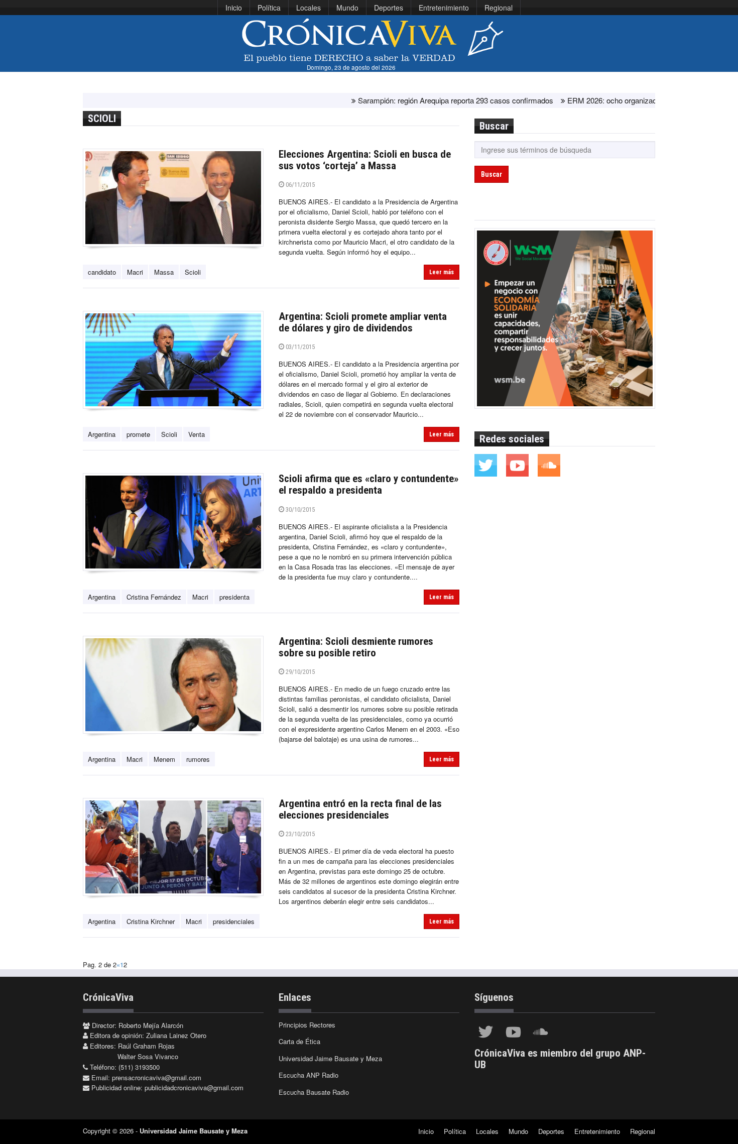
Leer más (441, 272)
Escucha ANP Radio (308, 1075)
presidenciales (234, 921)
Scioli (193, 272)
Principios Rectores (307, 1024)
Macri (135, 272)
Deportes (388, 8)
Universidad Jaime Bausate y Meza (330, 1058)
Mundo (347, 8)
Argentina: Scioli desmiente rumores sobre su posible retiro (356, 647)
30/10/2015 (299, 509)
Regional (498, 8)
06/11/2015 (299, 184)
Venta (196, 434)
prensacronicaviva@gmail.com (156, 1077)
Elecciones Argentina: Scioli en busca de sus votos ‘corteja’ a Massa (365, 160)
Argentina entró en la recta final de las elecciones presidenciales (360, 809)
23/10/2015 (299, 834)
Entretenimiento (444, 8)
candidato (102, 272)
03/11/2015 (299, 347)
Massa (164, 272)
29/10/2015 (299, 671)
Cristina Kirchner (151, 921)
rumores (198, 759)
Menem (164, 759)
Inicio (233, 8)
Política (269, 8)
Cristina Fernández (154, 597)
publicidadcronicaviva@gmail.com (194, 1087)
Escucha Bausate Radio (314, 1092)
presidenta (234, 597)
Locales (308, 8)
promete (138, 434)
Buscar (491, 174)
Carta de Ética (299, 1041)
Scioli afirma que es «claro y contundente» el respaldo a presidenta (368, 484)
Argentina (101, 434)
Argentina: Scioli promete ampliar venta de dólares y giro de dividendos (363, 322)
